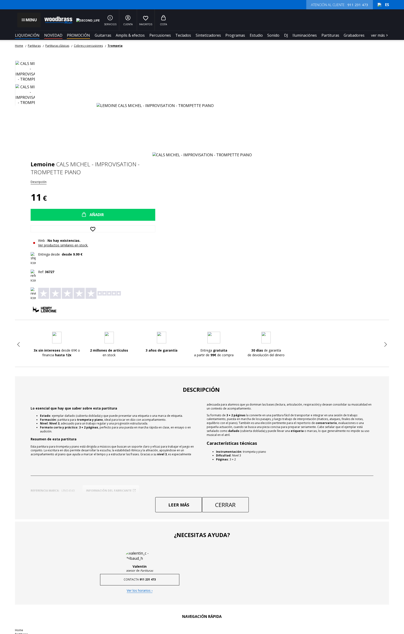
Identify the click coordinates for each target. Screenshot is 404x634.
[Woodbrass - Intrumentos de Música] (56, 20)
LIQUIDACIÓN (27, 35)
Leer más (178, 505)
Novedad (53, 35)
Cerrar (225, 505)
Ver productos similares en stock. (63, 245)
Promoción (78, 35)
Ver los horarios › (139, 590)
